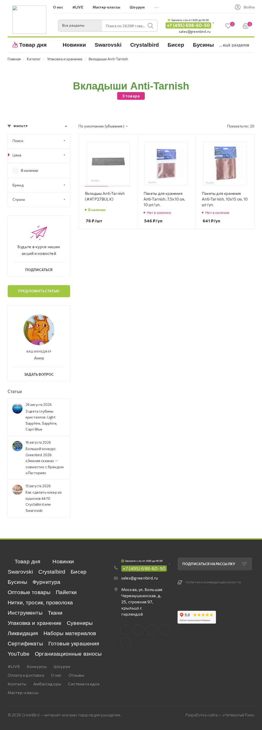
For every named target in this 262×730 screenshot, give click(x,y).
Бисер (78, 572)
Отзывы (76, 675)
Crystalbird (51, 572)
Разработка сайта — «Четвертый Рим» (219, 715)
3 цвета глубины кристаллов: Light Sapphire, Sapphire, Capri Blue (41, 420)
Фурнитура (46, 582)
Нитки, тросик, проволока (40, 602)
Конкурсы (37, 666)
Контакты (17, 683)
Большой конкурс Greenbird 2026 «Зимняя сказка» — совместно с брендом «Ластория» (45, 460)
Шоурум (61, 666)
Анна (39, 357)
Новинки (63, 561)
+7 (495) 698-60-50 (188, 25)
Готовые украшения (73, 643)
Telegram (151, 629)
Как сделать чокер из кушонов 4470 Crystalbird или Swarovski (44, 501)
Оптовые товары (29, 592)
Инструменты (25, 613)
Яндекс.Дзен (125, 642)
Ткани (55, 613)
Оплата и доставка (26, 675)
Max (138, 629)
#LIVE (14, 666)
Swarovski (20, 572)
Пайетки (66, 592)
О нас (56, 675)
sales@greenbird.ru (195, 31)
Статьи (15, 391)
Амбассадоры (47, 683)
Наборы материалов (69, 633)
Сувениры (80, 623)
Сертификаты (25, 643)
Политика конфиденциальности (213, 582)
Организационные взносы (68, 654)
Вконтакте (125, 629)
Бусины (17, 582)
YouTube (18, 654)
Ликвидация (23, 633)
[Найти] (150, 26)
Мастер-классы (23, 692)
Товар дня (27, 561)
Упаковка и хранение (34, 623)
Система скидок (84, 683)
